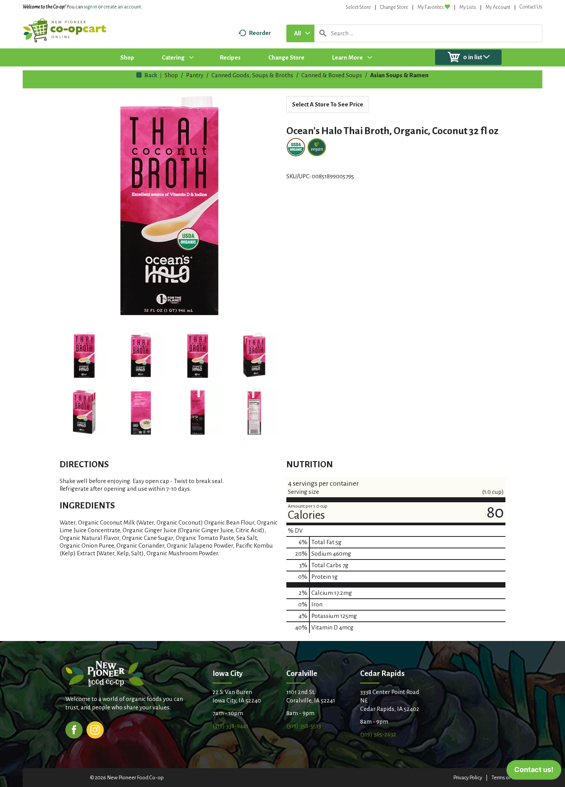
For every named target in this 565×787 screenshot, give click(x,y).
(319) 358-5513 (303, 725)
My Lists (467, 7)
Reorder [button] (260, 33)
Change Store (394, 7)
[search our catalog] (322, 33)
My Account (497, 7)
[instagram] (95, 729)
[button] (84, 355)
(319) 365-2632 (378, 734)
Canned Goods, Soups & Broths (252, 75)
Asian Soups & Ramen (399, 75)
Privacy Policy (467, 777)
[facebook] (74, 729)
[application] (534, 771)
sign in (90, 7)
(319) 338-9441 (230, 725)
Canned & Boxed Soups (331, 75)
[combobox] (300, 33)
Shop (171, 75)
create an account (122, 7)
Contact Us (531, 7)
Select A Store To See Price (327, 104)
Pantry (194, 75)
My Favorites (430, 7)
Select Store (358, 7)
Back (150, 75)
